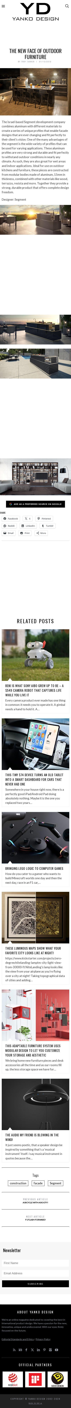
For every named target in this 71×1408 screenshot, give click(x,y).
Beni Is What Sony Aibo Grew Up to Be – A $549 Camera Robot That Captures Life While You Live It (34, 690)
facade (38, 1183)
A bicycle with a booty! (35, 1200)
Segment (55, 1183)
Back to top (34, 1403)
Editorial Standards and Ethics (18, 1339)
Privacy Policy (43, 1339)
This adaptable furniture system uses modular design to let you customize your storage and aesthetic (32, 1050)
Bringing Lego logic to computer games (34, 868)
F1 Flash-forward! (35, 1218)
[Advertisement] (35, 35)
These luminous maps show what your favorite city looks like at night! (33, 950)
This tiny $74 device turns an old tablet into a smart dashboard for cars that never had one (34, 779)
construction (18, 1183)
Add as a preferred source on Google (38, 504)
